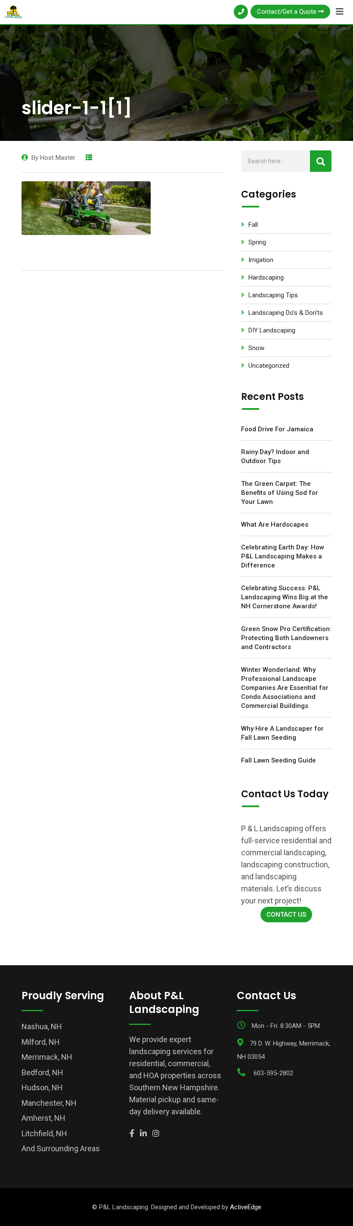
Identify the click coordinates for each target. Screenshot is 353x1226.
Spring (257, 242)
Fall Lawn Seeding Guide (278, 760)
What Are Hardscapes (274, 524)
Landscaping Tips (273, 295)
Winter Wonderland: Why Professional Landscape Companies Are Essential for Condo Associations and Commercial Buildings (284, 688)
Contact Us (286, 914)
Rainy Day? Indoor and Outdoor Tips (275, 456)
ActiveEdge (245, 1207)
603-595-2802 (273, 1073)
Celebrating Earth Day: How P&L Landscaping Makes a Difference (282, 556)
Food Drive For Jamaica (277, 429)
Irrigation (260, 260)
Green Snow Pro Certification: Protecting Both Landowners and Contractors (286, 638)
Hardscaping (266, 277)
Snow (256, 348)
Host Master (57, 158)
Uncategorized (268, 365)
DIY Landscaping (271, 330)
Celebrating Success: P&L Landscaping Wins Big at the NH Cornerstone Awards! (284, 597)
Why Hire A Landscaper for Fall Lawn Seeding (282, 733)
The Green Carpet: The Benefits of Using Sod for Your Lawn (279, 493)
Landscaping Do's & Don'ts (285, 313)
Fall (253, 225)
